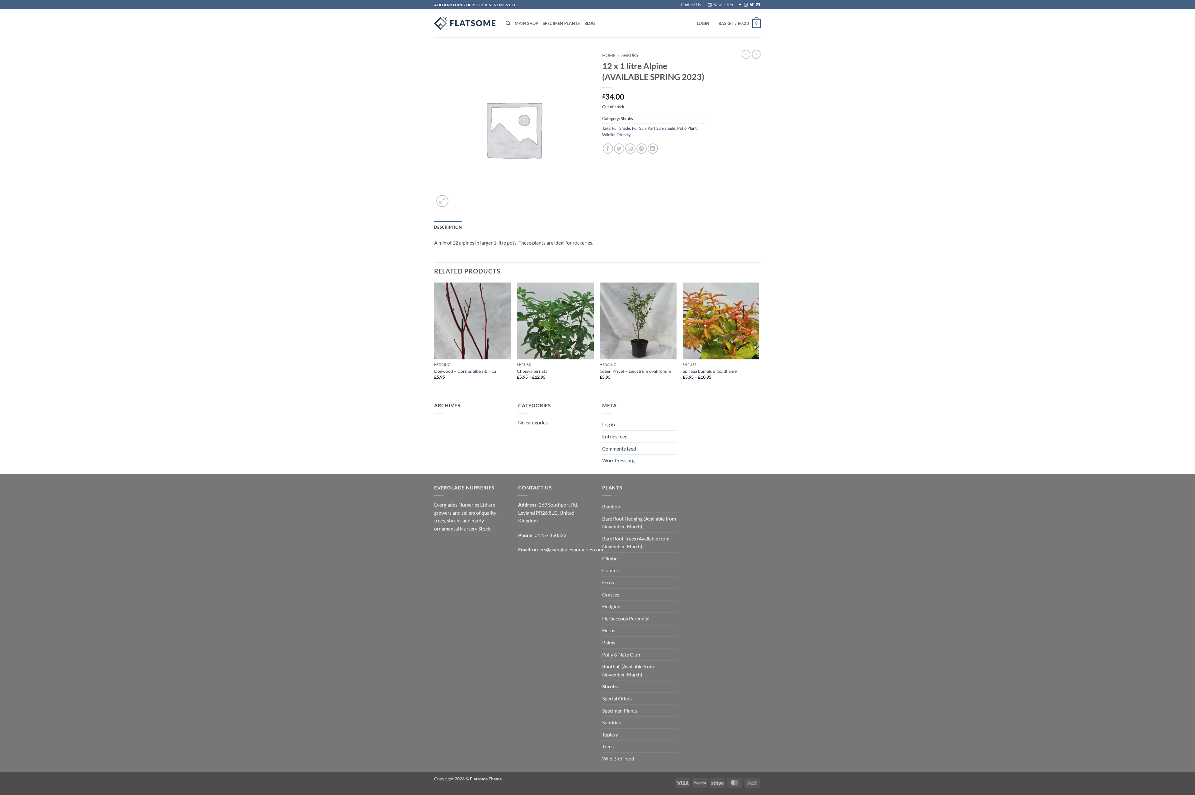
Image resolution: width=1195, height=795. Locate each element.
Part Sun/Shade (661, 128)
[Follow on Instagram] (746, 5)
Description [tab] (448, 227)
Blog (589, 23)
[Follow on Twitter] (752, 5)
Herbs (608, 630)
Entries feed (615, 436)
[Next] (759, 336)
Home (609, 55)
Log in (608, 424)
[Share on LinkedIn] (653, 148)
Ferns (608, 582)
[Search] (508, 23)
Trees (608, 746)
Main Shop (526, 23)
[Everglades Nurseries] (465, 23)
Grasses (610, 594)
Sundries (611, 722)
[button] (720, 4)
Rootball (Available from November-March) (628, 670)
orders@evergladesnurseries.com (567, 549)
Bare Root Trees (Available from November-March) (635, 542)
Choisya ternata (532, 371)
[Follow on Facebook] (740, 5)
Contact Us (691, 4)
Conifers (611, 570)
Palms (608, 642)
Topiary (610, 734)
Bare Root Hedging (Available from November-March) (639, 523)
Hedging (611, 606)
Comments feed (619, 448)
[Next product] (746, 54)
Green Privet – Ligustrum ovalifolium (635, 371)
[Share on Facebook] (608, 148)
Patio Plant (687, 128)
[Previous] (434, 336)
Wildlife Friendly (616, 134)
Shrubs (629, 55)
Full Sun (639, 128)
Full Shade (621, 128)
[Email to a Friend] (630, 148)
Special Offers (617, 698)
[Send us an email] (758, 5)
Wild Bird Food (618, 758)
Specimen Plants (561, 23)
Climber (610, 558)
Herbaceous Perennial (625, 618)
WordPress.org (618, 460)
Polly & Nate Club (621, 654)
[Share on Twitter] (619, 148)
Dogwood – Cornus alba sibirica (465, 371)
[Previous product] (756, 54)
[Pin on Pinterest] (641, 148)
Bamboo (611, 506)
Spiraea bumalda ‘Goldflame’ (710, 371)
